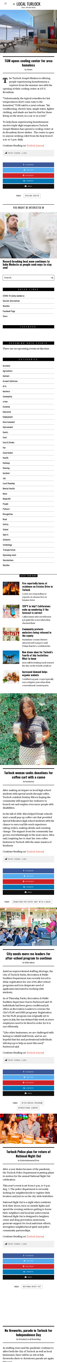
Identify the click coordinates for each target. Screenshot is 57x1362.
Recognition (8, 514)
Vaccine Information (11, 300)
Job (4, 478)
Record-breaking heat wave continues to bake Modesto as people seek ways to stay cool (27, 264)
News (29, 69)
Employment (8, 416)
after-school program (32, 1103)
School (5, 529)
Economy (6, 406)
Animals (6, 376)
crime (5, 401)
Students (7, 539)
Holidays (6, 463)
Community (7, 396)
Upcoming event (9, 555)
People (5, 503)
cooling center (32, 196)
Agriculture (7, 370)
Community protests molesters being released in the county (36, 632)
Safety (5, 524)
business (6, 391)
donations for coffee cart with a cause (32, 902)
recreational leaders (28, 1108)
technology (7, 544)
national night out (32, 1286)
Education (7, 411)
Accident (6, 365)
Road (5, 519)
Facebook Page (9, 311)
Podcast (6, 508)
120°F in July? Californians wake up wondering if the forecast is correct (36, 609)
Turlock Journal (35, 145)
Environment (8, 427)
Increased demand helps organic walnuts (34, 673)
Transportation (9, 549)
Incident (6, 473)
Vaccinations (8, 560)
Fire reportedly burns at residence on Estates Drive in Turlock (37, 586)
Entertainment (9, 422)
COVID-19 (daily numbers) (13, 295)
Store (5, 316)
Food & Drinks (8, 442)
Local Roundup (9, 483)
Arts (5, 386)
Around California (10, 381)
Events (5, 432)
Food (5, 437)
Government (8, 452)
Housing (6, 468)
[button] (51, 277)
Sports (5, 534)
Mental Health (9, 488)
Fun (4, 447)
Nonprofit (7, 498)
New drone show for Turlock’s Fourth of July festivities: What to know (37, 655)
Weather (6, 306)
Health (5, 457)
